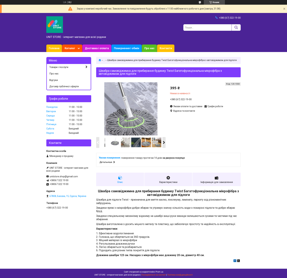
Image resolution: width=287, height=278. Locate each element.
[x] (238, 261)
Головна (54, 48)
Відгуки (53, 80)
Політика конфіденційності (180, 275)
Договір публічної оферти (64, 86)
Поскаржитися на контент (153, 275)
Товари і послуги (58, 67)
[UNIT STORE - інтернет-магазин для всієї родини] (54, 24)
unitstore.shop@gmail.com (64, 176)
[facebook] (235, 261)
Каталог (70, 48)
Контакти (166, 48)
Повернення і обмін (126, 48)
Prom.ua (159, 272)
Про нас (149, 48)
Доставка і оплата (97, 48)
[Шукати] (236, 27)
